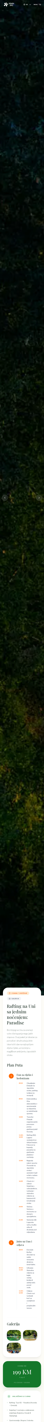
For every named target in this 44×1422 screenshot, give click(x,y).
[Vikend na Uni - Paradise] (5, 498)
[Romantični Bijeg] (39, 498)
